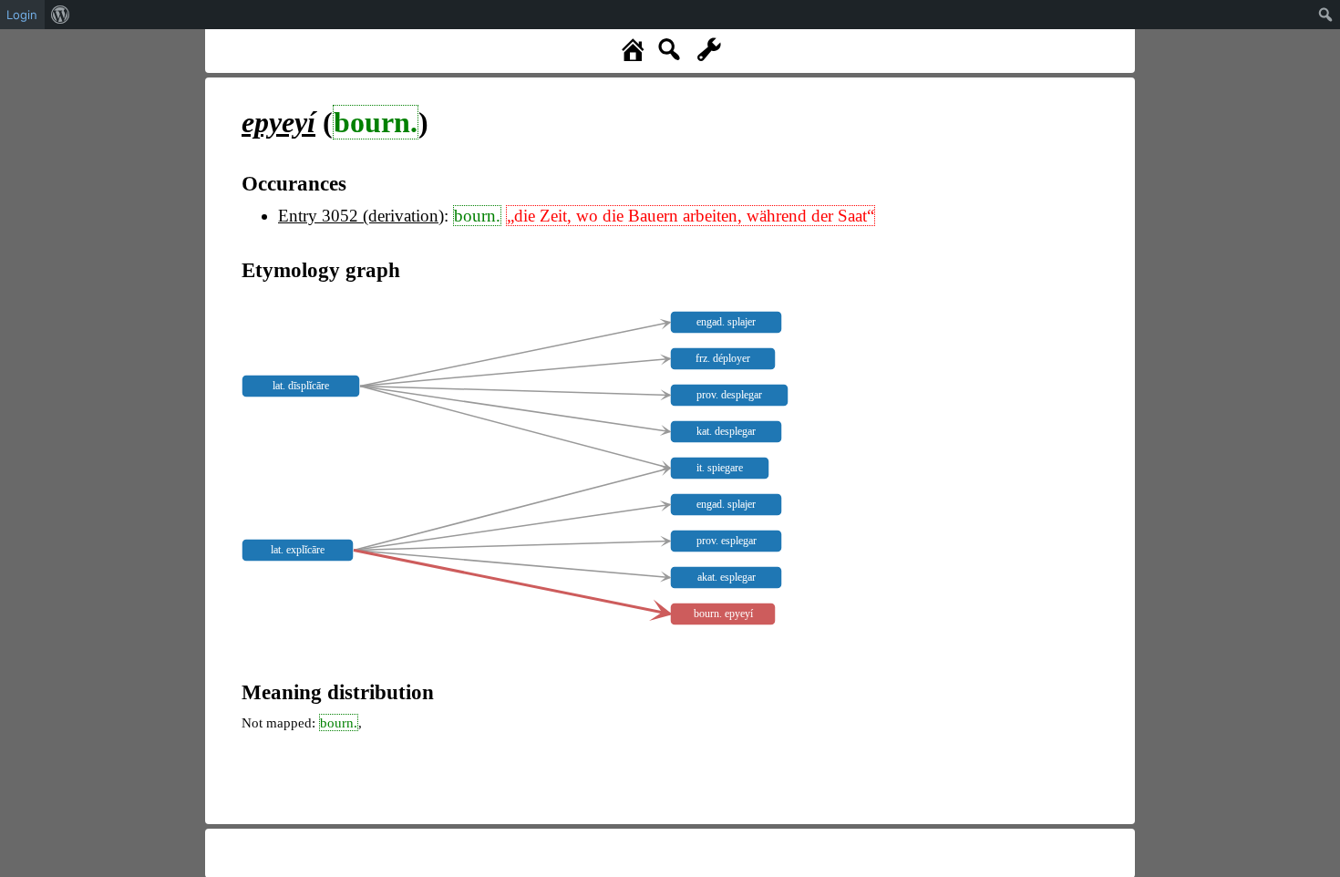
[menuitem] (61, 14)
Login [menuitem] (21, 14)
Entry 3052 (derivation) (361, 215)
